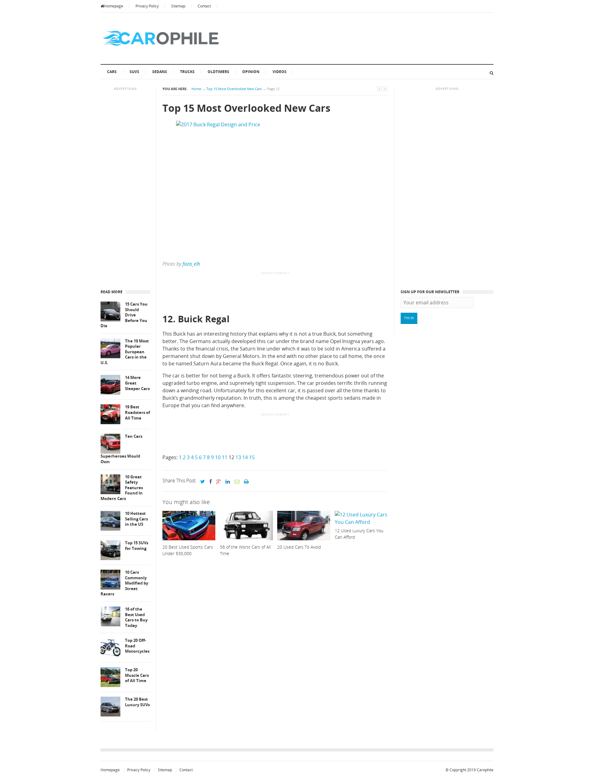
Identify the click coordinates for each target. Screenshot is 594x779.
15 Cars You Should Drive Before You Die (124, 315)
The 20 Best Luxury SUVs (137, 702)
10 (218, 457)
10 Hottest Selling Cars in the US (136, 519)
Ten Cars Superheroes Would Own (121, 449)
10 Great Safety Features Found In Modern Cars (122, 487)
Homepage (113, 6)
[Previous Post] (379, 88)
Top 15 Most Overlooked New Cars (234, 88)
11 (224, 457)
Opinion (251, 71)
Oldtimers (218, 71)
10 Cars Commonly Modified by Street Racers (124, 583)
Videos (279, 71)
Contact (204, 6)
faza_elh (191, 263)
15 (252, 457)
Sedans (159, 71)
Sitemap (178, 6)
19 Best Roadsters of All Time (137, 412)
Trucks (187, 71)
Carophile (485, 769)
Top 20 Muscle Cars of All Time (137, 675)
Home (196, 88)
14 (245, 457)
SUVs (134, 71)
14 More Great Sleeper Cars (137, 383)
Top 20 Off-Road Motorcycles (137, 646)
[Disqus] (275, 654)
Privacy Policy (147, 6)
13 (238, 457)
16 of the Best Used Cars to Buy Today (136, 617)
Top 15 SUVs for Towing (136, 545)
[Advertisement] (275, 293)
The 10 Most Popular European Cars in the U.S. (125, 351)
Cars (112, 71)
